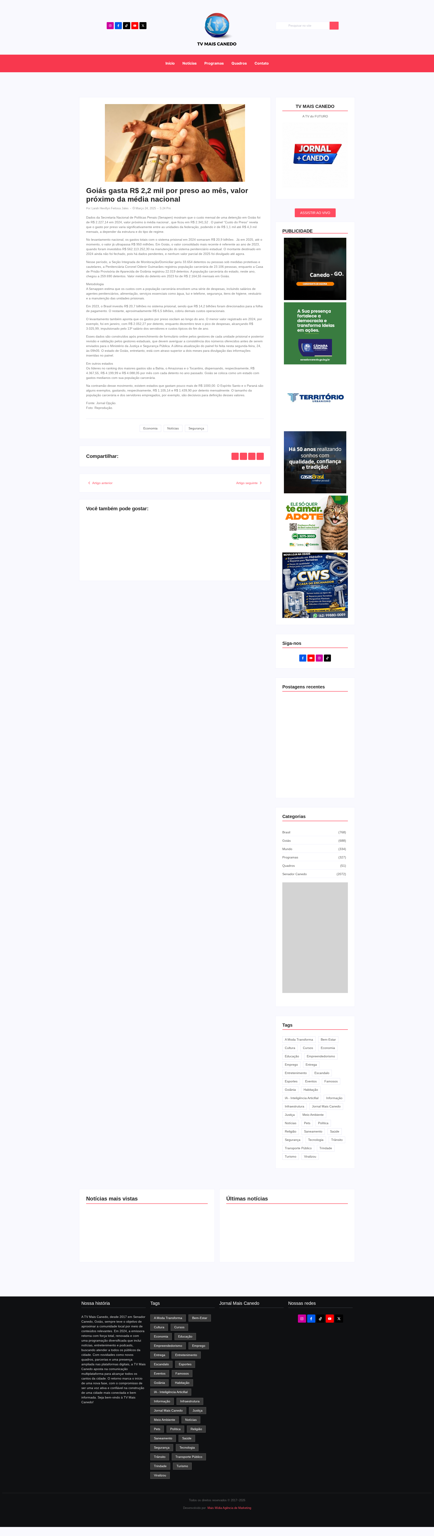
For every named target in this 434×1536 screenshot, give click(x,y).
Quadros (239, 63)
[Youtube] (134, 25)
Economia (150, 428)
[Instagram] (110, 25)
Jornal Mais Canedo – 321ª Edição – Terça (248, 1401)
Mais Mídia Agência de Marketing (229, 1508)
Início (170, 63)
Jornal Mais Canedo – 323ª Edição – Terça (248, 1353)
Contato (262, 63)
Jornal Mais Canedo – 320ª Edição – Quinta (248, 1426)
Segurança (196, 428)
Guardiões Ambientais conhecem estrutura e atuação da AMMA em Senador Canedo (217, 551)
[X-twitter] (142, 25)
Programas (214, 63)
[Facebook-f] (118, 25)
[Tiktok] (126, 25)
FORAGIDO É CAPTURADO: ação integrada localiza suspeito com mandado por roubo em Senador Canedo (316, 1226)
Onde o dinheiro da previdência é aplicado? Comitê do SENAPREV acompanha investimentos (314, 780)
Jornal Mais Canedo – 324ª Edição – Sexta (128, 554)
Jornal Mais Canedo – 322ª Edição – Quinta (248, 1378)
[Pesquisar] (334, 26)
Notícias (189, 63)
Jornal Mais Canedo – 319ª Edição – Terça (248, 1450)
